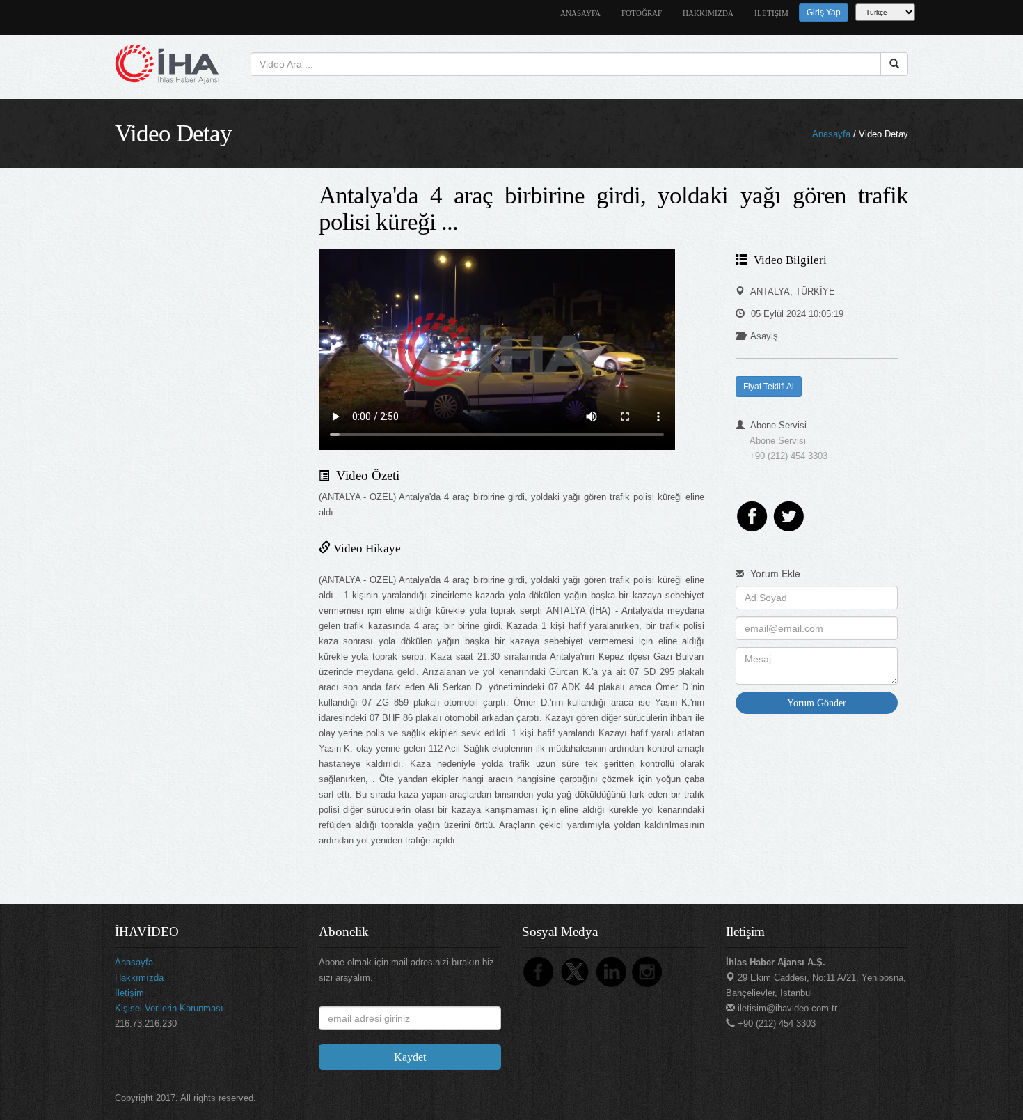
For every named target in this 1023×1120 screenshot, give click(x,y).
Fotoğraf (641, 13)
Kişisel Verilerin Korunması (169, 1008)
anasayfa (580, 13)
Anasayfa (831, 134)
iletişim (771, 13)
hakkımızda (708, 13)
